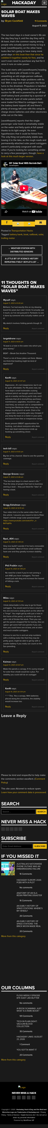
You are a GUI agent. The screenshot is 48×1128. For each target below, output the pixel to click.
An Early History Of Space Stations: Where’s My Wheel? (30, 908)
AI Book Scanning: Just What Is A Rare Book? (29, 1009)
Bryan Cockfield (14, 20)
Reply (6, 328)
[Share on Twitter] (6, 25)
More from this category (13, 936)
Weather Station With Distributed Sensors (21, 250)
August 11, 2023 (39, 25)
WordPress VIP (28, 1120)
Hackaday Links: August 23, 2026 (29, 1038)
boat (26, 234)
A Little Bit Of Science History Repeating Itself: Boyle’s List (22, 260)
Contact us (20, 829)
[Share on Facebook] (2, 25)
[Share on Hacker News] (9, 25)
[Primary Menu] (44, 3)
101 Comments (26, 1016)
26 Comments (25, 916)
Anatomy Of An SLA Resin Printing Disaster (29, 894)
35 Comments (25, 1031)
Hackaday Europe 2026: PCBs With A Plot (29, 881)
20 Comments (25, 931)
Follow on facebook (3, 829)
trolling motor (8, 238)
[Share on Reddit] (13, 25)
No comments (25, 887)
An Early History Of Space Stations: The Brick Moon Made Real (29, 923)
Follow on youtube (12, 829)
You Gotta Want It (27, 1049)
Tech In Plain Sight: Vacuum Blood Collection (27, 1024)
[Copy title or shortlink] (17, 25)
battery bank (16, 234)
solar (41, 234)
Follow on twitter (7, 829)
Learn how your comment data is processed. (23, 792)
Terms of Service (13, 1115)
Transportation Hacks (22, 230)
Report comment (38, 329)
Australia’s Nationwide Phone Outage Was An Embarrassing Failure (29, 866)
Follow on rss (16, 829)
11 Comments (40, 21)
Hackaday (24, 2)
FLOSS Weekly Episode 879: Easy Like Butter (28, 996)
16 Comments (25, 874)
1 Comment (24, 1044)
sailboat (33, 234)
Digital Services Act (28, 1115)
